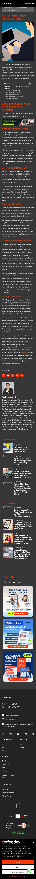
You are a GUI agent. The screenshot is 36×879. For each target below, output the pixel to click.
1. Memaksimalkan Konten (14, 90)
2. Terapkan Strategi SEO (14, 92)
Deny (18, 867)
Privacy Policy (22, 876)
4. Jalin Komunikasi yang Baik (15, 96)
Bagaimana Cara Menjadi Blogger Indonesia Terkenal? (16, 87)
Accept (18, 862)
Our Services (7, 739)
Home (6, 7)
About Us (24, 739)
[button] (33, 842)
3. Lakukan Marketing (13, 94)
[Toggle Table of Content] (30, 83)
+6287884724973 (10, 719)
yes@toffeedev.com (12, 715)
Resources (6, 756)
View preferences (18, 872)
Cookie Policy (12, 876)
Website (11, 7)
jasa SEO (25, 352)
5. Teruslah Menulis (12, 98)
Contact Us (6, 784)
